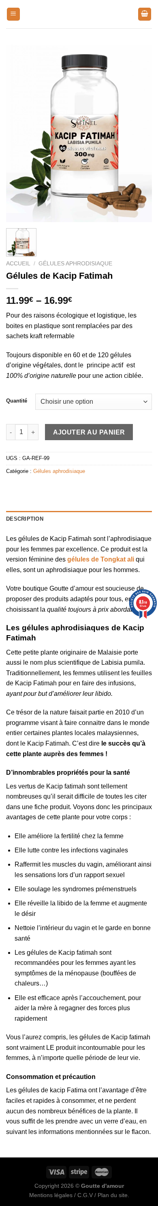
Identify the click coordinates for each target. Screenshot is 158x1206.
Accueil (18, 264)
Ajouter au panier (89, 432)
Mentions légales (51, 1195)
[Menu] (13, 14)
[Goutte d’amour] (79, 14)
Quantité (16, 401)
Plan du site (113, 1195)
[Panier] (144, 14)
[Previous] (19, 133)
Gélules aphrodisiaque (75, 264)
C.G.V (85, 1195)
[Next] (139, 133)
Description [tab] (24, 519)
